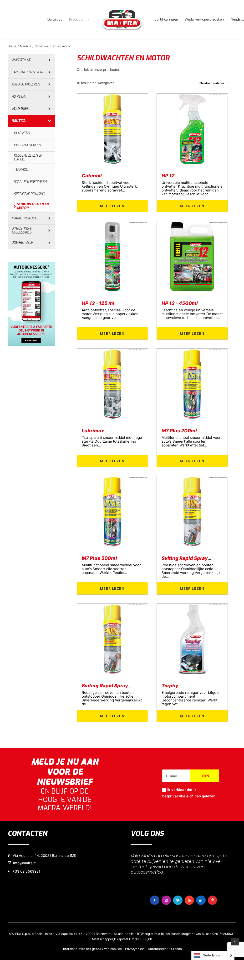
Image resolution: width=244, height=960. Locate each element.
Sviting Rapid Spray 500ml (113, 686)
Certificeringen (166, 19)
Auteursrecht (158, 949)
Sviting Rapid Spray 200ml (193, 558)
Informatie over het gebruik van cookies (92, 949)
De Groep (54, 19)
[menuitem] (55, 19)
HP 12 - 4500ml (180, 303)
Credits (176, 949)
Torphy (170, 686)
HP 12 (168, 176)
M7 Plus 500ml (99, 558)
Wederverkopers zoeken (204, 19)
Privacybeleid (135, 949)
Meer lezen (112, 206)
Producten (77, 19)
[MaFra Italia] (122, 19)
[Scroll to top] (235, 941)
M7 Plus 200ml (179, 431)
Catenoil (92, 176)
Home (12, 46)
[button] (237, 19)
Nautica (25, 46)
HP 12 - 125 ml (98, 303)
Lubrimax (93, 431)
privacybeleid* (180, 796)
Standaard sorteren (211, 83)
